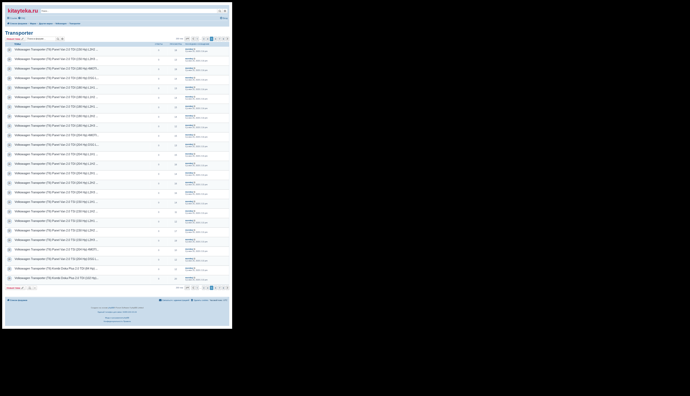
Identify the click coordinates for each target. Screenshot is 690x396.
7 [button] (219, 38)
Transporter (19, 33)
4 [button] (207, 38)
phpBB (111, 308)
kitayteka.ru (23, 11)
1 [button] (197, 38)
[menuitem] (12, 18)
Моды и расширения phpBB (117, 318)
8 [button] (223, 38)
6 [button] (215, 38)
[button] (187, 39)
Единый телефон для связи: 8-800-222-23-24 (117, 312)
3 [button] (203, 38)
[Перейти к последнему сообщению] (195, 49)
